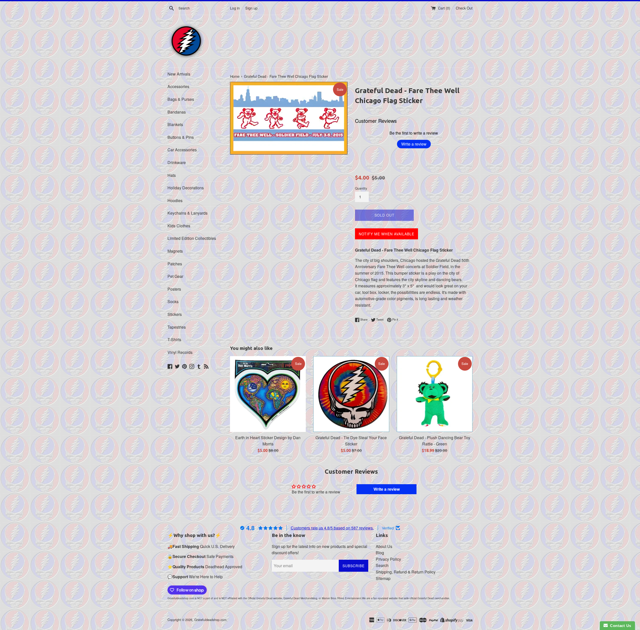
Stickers (175, 314)
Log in (235, 8)
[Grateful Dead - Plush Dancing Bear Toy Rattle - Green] (434, 394)
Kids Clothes (179, 226)
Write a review (413, 144)
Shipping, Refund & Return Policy (406, 572)
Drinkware (177, 162)
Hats (172, 175)
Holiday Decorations (186, 188)
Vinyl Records (180, 352)
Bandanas (177, 112)
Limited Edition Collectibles (192, 238)
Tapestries (177, 327)
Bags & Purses (181, 99)
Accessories (178, 86)
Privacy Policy (388, 559)
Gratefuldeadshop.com (210, 619)
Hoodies (175, 200)
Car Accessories (182, 150)
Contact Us (619, 625)
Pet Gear (175, 276)
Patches (175, 264)
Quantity (361, 188)
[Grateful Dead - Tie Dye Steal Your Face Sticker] (351, 394)
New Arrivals (179, 74)
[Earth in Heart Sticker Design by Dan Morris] (268, 394)
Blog (380, 552)
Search (382, 565)
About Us (384, 546)
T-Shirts (174, 339)
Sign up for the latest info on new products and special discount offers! (319, 549)
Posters (174, 289)
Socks (173, 301)
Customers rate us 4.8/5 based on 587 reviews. (332, 528)
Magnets (175, 251)
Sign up (251, 8)
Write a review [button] (387, 489)
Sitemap (383, 578)
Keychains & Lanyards (188, 213)
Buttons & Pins (181, 137)
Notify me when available (386, 233)
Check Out (464, 8)
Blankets (175, 124)
